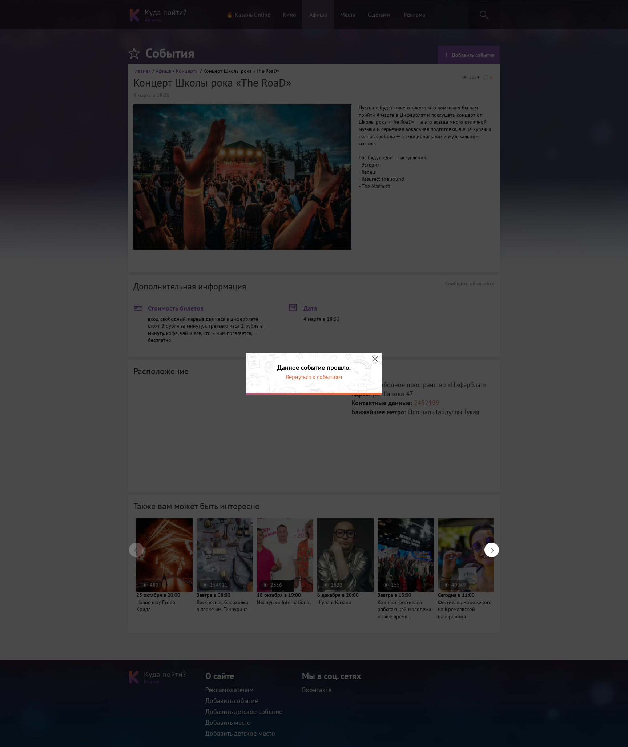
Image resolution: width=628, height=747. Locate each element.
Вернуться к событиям (314, 376)
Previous (132, 546)
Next (488, 546)
